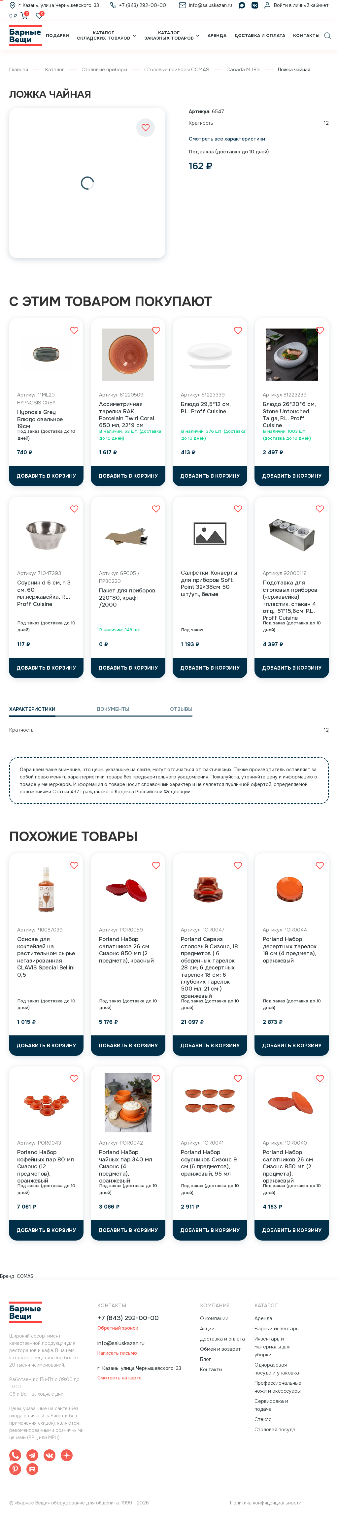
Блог (205, 1359)
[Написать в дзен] (67, 1456)
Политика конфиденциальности (265, 1503)
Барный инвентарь (276, 1328)
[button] (327, 36)
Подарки (57, 35)
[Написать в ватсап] (15, 1456)
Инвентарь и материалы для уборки (272, 1347)
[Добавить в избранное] (145, 127)
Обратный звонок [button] (117, 1328)
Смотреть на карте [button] (119, 1378)
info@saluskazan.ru (121, 1343)
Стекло (263, 1419)
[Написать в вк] (49, 1456)
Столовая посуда (274, 1429)
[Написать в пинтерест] (15, 1470)
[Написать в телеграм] (32, 1456)
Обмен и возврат (220, 1349)
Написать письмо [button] (117, 1353)
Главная (18, 69)
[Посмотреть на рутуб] (32, 1470)
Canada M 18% (243, 69)
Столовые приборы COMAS (176, 69)
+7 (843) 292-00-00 (128, 1318)
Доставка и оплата (259, 35)
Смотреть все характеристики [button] (227, 139)
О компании (214, 1318)
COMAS (25, 1276)
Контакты (306, 35)
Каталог (54, 69)
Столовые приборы (104, 69)
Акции (207, 1328)
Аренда (217, 35)
